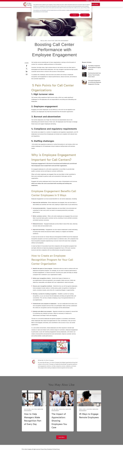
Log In (91, 0)
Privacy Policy (44, 449)
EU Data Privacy (56, 449)
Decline (84, 14)
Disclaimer (49, 449)
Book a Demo (95, 4)
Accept (74, 14)
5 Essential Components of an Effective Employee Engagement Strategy (94, 82)
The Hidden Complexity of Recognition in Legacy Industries (94, 67)
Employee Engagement (61, 40)
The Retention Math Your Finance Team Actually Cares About (94, 75)
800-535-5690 (97, 0)
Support (88, 0)
